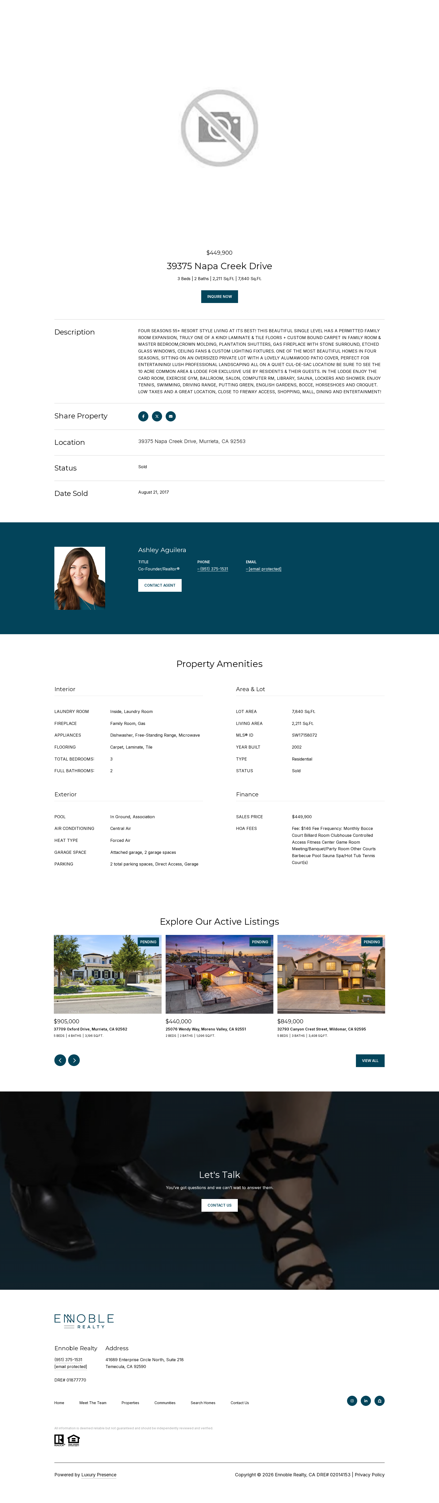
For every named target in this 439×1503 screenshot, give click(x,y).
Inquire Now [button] (219, 296)
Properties (130, 1403)
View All (370, 1060)
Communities (165, 1403)
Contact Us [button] (220, 1205)
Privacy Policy (370, 1474)
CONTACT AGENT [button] (160, 585)
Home (59, 1403)
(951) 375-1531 (214, 568)
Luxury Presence (98, 1474)
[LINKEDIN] (366, 1401)
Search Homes (203, 1403)
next (74, 1060)
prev (60, 1060)
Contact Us (240, 1403)
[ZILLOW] (379, 1401)
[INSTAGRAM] (352, 1401)
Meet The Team (93, 1403)
